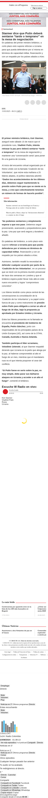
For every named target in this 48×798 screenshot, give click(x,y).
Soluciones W (34, 655)
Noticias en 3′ (6, 704)
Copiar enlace (6, 793)
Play (2, 700)
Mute (3, 695)
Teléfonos (43, 655)
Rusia (4, 402)
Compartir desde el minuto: (13, 797)
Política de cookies (38, 652)
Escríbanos (24, 657)
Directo (32, 704)
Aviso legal (7, 652)
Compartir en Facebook (10, 783)
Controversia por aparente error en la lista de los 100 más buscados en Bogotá (16, 609)
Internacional (8, 29)
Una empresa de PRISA (24, 664)
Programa (24, 5)
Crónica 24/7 (5, 733)
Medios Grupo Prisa (24, 670)
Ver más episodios (8, 743)
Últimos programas (20, 704)
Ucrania (5, 404)
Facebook (27, 102)
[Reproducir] (5, 391)
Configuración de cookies (9, 655)
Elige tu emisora (37, 8)
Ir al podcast (22, 743)
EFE (4, 109)
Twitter (32, 102)
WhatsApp (43, 102)
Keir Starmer (7, 398)
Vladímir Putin (8, 400)
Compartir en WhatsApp (11, 790)
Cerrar (3, 755)
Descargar (4, 795)
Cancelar (12, 775)
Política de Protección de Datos (22, 652)
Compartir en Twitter (9, 785)
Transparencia (23, 655)
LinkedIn (38, 102)
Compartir (31, 743)
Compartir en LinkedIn (10, 788)
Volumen (4, 697)
